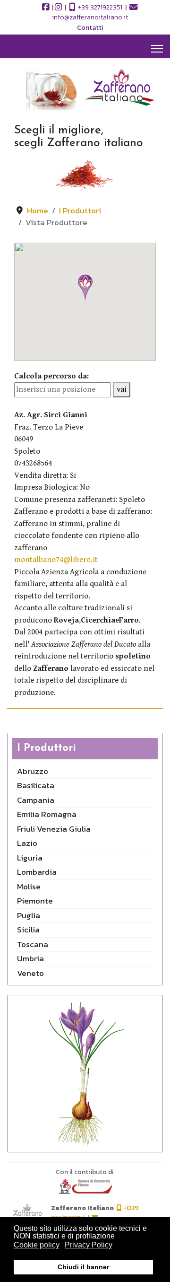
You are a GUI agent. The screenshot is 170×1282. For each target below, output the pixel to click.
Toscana (32, 944)
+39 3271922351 (99, 7)
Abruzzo (32, 771)
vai (122, 389)
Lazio (27, 843)
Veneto (30, 973)
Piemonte (35, 901)
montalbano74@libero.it (56, 559)
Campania (35, 800)
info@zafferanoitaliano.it (90, 17)
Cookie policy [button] (37, 1245)
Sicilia (28, 929)
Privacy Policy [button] (88, 1245)
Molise (29, 886)
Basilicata (35, 785)
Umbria (30, 958)
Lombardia (37, 872)
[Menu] (157, 49)
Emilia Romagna (46, 814)
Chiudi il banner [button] (83, 1267)
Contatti (90, 28)
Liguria (29, 858)
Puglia (28, 915)
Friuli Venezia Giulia (54, 829)
